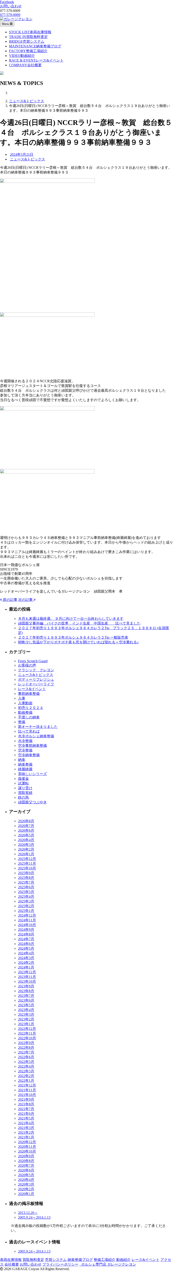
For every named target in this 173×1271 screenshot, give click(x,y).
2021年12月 (27, 1085)
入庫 (21, 698)
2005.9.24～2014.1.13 (34, 1217)
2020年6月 (26, 1170)
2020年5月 (26, 1175)
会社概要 (12, 1264)
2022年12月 (27, 1029)
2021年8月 (26, 1104)
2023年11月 (27, 977)
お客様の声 (27, 665)
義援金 (23, 778)
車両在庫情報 (11, 1260)
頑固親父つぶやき (32, 802)
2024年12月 (27, 915)
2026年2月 (26, 849)
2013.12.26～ (28, 1213)
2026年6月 (26, 830)
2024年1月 (26, 967)
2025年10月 (27, 868)
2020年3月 (26, 1184)
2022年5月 (26, 1062)
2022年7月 (26, 1052)
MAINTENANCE (35, 46)
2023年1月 (26, 1024)
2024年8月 (26, 934)
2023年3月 (26, 1014)
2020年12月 (27, 1142)
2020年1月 (26, 1194)
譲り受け (25, 788)
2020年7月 (26, 1165)
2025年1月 (26, 911)
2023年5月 (26, 1005)
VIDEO (22, 56)
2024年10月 (27, 925)
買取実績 (25, 793)
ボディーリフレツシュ (36, 679)
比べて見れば (29, 731)
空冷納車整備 (29, 755)
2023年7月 (26, 996)
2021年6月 (26, 1113)
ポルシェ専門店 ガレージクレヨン (107, 1264)
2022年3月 (26, 1071)
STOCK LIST (30, 32)
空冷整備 (25, 750)
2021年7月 (26, 1109)
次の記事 (26, 600)
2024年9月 (26, 929)
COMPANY (25, 65)
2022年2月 (26, 1076)
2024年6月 (26, 944)
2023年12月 (27, 972)
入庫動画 (25, 703)
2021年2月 (26, 1132)
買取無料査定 (33, 1260)
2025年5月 (26, 892)
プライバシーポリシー (60, 1264)
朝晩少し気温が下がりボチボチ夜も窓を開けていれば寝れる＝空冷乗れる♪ (78, 642)
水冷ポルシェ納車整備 (36, 736)
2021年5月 (26, 1118)
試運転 (23, 783)
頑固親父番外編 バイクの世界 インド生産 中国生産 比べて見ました (79, 623)
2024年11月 (27, 920)
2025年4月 (26, 896)
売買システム (56, 1260)
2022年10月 (27, 1038)
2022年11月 (27, 1033)
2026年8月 (26, 821)
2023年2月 (26, 1019)
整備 (21, 722)
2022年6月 (26, 1057)
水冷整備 (25, 741)
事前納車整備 (29, 693)
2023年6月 (26, 1000)
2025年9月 (26, 873)
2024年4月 (26, 953)
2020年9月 (26, 1156)
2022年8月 (26, 1047)
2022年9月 (26, 1043)
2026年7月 (26, 826)
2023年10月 (27, 981)
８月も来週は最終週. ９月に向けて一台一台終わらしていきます (70, 618)
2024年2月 (26, 962)
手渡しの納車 (29, 717)
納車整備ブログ (80, 1260)
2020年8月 (26, 1161)
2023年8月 (26, 991)
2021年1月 (26, 1137)
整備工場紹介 (104, 1260)
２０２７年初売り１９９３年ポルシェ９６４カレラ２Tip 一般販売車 (73, 637)
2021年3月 (26, 1128)
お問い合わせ (30, 1264)
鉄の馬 (23, 797)
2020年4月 (26, 1180)
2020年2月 (26, 1189)
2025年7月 (26, 882)
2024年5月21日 (21, 154)
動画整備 (25, 712)
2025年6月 (26, 887)
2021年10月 (27, 1095)
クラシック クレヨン (36, 670)
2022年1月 (26, 1080)
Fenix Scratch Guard (33, 661)
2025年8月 (26, 878)
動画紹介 (123, 1260)
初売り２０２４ (30, 708)
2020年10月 (27, 1151)
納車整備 (25, 764)
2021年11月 (27, 1090)
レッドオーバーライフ (36, 684)
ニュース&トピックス (26, 101)
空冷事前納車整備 (32, 745)
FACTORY (28, 51)
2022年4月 (26, 1066)
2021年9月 (26, 1099)
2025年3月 (26, 901)
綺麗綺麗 (25, 769)
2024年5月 (26, 948)
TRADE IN (28, 37)
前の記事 (9, 600)
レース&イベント (32, 689)
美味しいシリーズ (32, 774)
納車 (21, 760)
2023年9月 (26, 986)
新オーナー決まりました (38, 727)
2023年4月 (26, 1010)
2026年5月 (26, 835)
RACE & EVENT (36, 60)
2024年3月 (26, 958)
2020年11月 (27, 1147)
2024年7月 (26, 939)
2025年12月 (27, 859)
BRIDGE (26, 41)
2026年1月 (26, 854)
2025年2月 (26, 906)
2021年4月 (26, 1123)
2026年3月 (26, 845)
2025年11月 (27, 863)
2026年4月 (26, 840)
